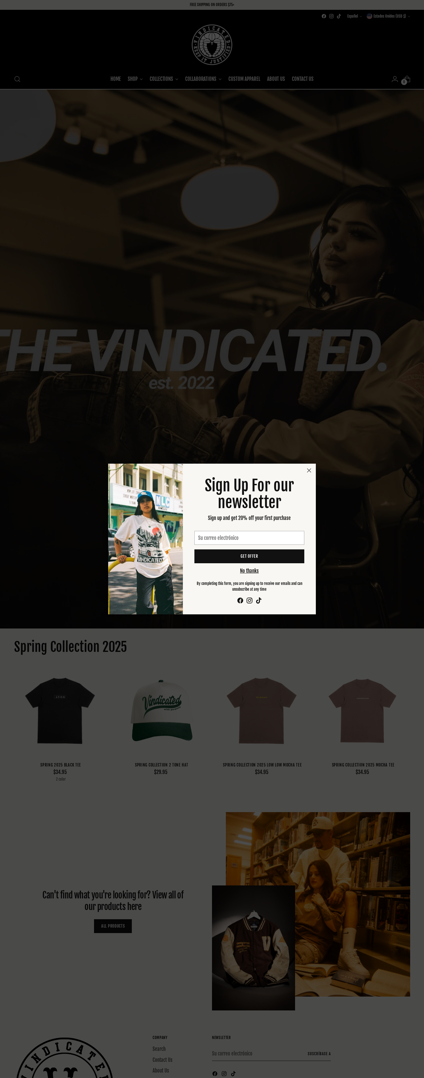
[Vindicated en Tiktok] (258, 601)
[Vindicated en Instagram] (249, 601)
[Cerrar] (309, 470)
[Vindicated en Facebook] (240, 601)
